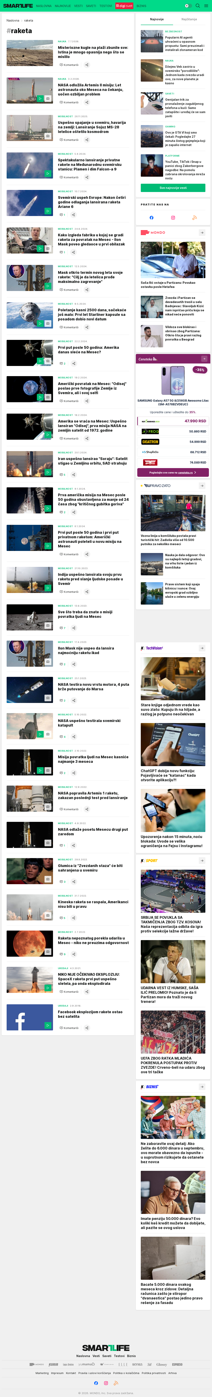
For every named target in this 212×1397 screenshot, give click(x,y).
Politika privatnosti (154, 1373)
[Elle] (123, 1364)
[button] (69, 65)
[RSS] (194, 218)
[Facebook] (151, 218)
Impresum (57, 1373)
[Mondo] (37, 1364)
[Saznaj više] (202, 232)
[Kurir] (53, 1364)
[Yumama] (86, 1364)
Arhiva (172, 1373)
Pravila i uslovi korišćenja (94, 1373)
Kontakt (71, 1373)
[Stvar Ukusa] (107, 1364)
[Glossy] (162, 1364)
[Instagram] (173, 218)
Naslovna (13, 20)
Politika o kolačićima (126, 1373)
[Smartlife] (18, 6)
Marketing (42, 1373)
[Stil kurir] (149, 1364)
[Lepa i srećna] (68, 1364)
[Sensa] (137, 1364)
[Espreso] (177, 1364)
